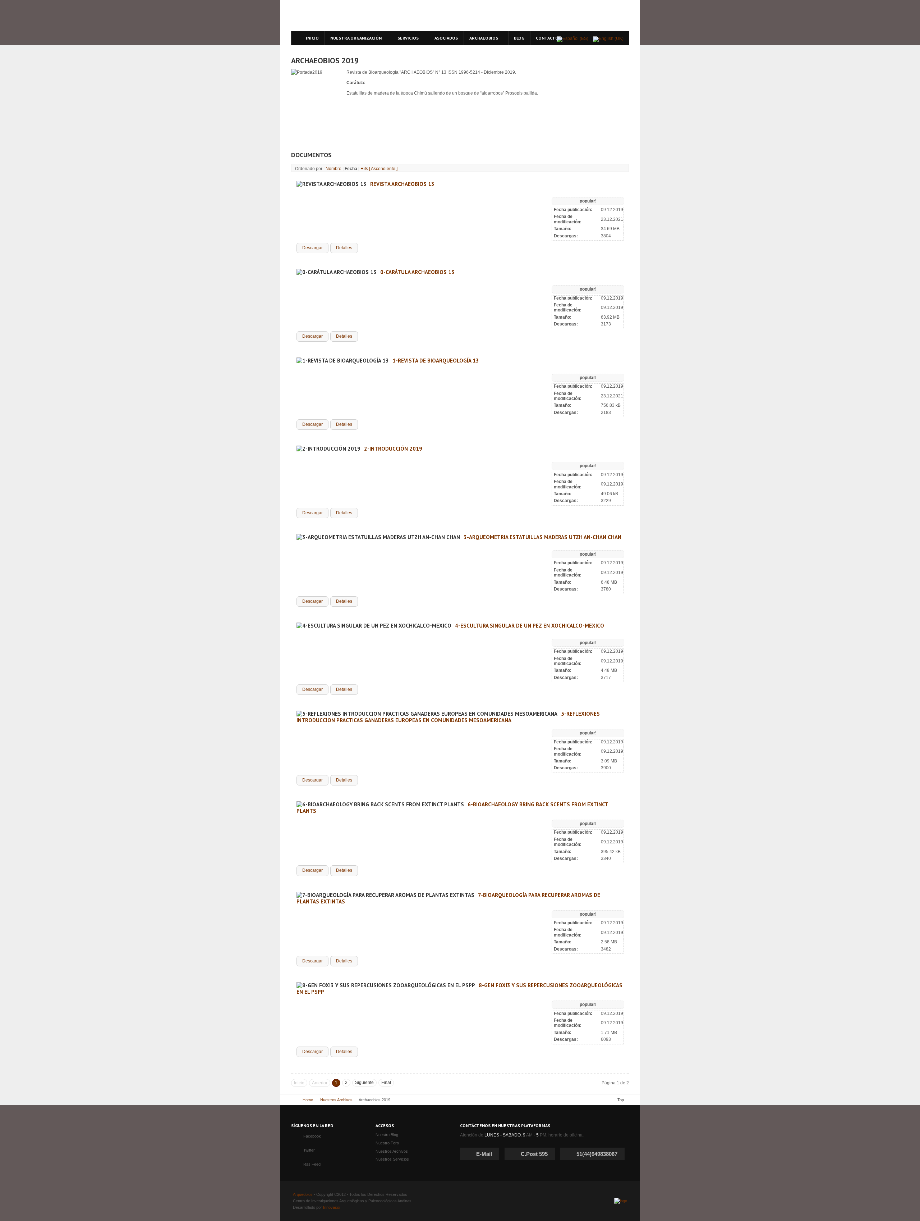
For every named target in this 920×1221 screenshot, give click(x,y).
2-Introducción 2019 (393, 448)
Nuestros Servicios (392, 1159)
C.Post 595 (534, 1154)
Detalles (344, 247)
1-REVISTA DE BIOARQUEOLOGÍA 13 (435, 360)
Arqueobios (303, 1194)
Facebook (312, 1136)
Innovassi (331, 1207)
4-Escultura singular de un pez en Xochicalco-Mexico (529, 625)
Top (620, 1100)
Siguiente (364, 1082)
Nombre (333, 168)
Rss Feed (312, 1164)
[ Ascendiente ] (383, 168)
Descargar (312, 247)
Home (308, 1100)
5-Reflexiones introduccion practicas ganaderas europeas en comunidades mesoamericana (448, 717)
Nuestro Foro (387, 1143)
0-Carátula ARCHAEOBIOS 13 (417, 272)
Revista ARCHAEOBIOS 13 (402, 184)
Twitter (309, 1150)
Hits (364, 168)
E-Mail (484, 1154)
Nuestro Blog (387, 1135)
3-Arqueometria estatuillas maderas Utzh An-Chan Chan (542, 537)
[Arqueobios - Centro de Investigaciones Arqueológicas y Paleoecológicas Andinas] (356, 15)
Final (386, 1082)
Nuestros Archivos (336, 1100)
